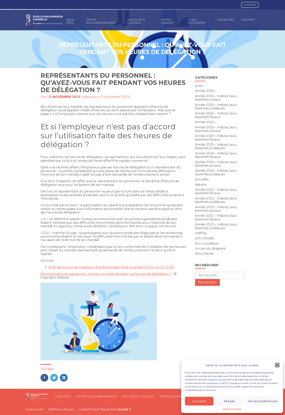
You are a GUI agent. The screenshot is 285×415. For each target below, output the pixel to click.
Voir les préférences (262, 401)
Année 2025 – (205, 122)
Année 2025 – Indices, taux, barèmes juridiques (216, 146)
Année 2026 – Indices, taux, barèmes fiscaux (216, 115)
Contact (248, 19)
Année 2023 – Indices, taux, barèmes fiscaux (216, 217)
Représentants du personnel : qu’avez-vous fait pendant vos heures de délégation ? (106, 274)
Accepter (199, 401)
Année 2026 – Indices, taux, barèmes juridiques (216, 106)
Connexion (250, 4)
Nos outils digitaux (136, 21)
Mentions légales (232, 408)
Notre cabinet (167, 21)
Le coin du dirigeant (210, 248)
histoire (200, 184)
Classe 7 (124, 409)
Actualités (225, 19)
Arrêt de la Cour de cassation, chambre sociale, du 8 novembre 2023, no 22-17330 (111, 267)
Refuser (229, 401)
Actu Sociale (204, 238)
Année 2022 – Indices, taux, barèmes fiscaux (216, 191)
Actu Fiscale (204, 253)
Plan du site (34, 409)
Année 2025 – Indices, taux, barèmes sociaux (216, 129)
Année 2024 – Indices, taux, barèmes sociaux (216, 163)
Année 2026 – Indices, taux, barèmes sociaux (216, 97)
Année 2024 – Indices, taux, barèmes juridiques (216, 172)
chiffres (200, 233)
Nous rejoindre (196, 21)
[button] (277, 365)
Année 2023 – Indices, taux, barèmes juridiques (216, 226)
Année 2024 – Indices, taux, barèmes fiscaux (216, 155)
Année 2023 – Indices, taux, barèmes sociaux (216, 208)
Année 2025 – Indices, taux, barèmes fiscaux (216, 137)
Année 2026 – (205, 91)
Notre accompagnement (101, 21)
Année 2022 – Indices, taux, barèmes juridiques (216, 200)
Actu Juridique (206, 243)
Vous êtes (70, 21)
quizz (199, 86)
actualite (202, 179)
